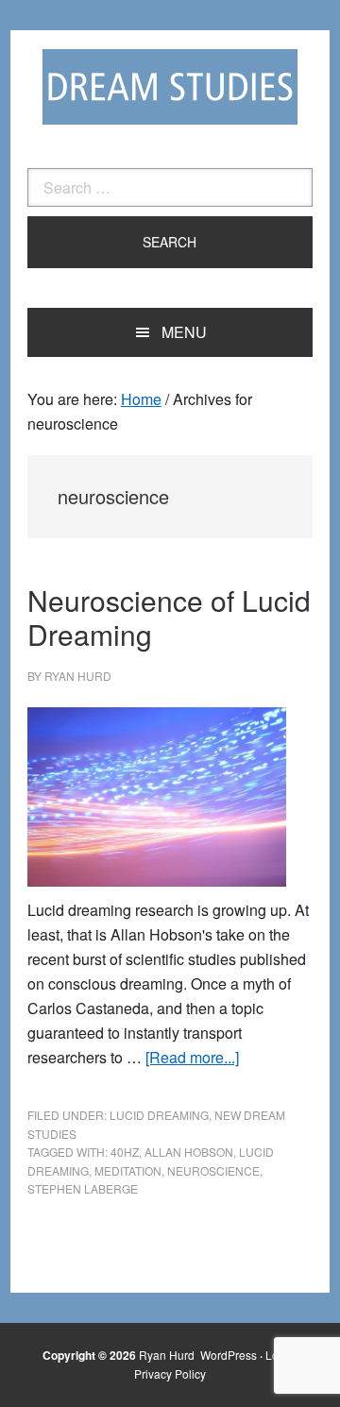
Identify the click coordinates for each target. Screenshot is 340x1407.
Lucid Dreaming (159, 1115)
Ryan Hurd (168, 1355)
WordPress (228, 1355)
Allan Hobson (188, 1152)
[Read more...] (192, 1057)
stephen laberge (82, 1188)
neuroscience (213, 1170)
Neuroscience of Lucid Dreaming (169, 617)
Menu (184, 332)
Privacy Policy (170, 1373)
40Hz (124, 1152)
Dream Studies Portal (170, 87)
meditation (128, 1170)
